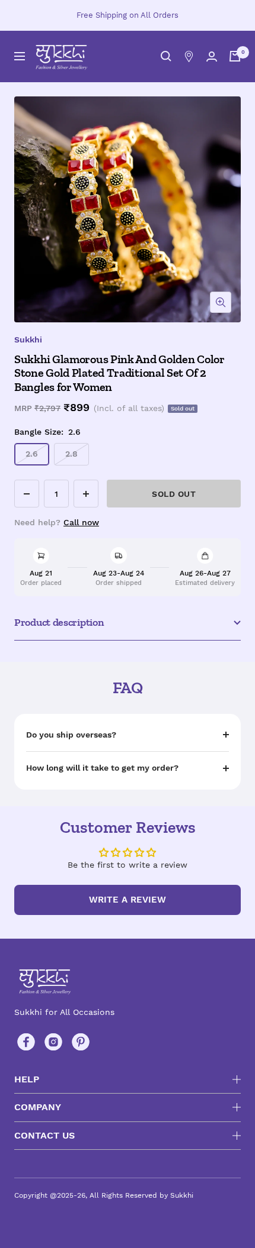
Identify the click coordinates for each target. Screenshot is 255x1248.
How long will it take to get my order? (102, 767)
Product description (59, 622)
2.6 (32, 453)
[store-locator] (189, 56)
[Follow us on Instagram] (53, 1042)
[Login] (211, 56)
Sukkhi (28, 339)
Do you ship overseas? (71, 734)
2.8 (71, 453)
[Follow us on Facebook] (26, 1042)
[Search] (166, 56)
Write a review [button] (127, 899)
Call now (81, 522)
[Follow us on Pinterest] (81, 1042)
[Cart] (235, 56)
